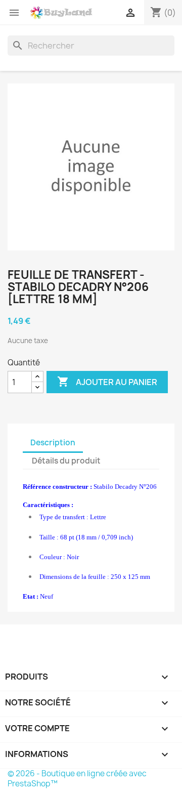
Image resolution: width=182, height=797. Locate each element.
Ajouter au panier (107, 381)
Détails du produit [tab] (66, 460)
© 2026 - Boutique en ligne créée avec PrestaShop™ (77, 778)
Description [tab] (52, 442)
